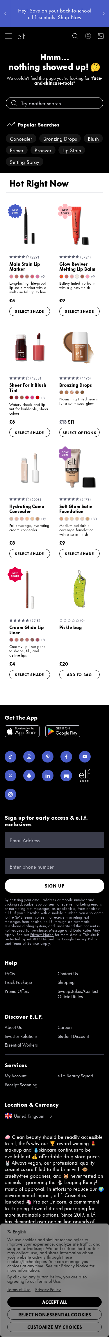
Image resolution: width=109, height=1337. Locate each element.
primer (17, 150)
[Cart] (100, 35)
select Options (79, 432)
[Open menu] (8, 36)
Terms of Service (26, 943)
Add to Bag (79, 674)
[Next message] (103, 13)
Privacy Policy (86, 939)
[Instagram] (29, 757)
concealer (21, 138)
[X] (10, 775)
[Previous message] (5, 13)
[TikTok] (10, 757)
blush (93, 138)
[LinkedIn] (47, 775)
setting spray (24, 161)
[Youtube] (85, 757)
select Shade (29, 311)
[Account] (88, 36)
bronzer (43, 150)
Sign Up (55, 885)
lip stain (71, 150)
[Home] (21, 36)
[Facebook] (66, 757)
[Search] (75, 36)
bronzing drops (60, 138)
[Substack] (66, 775)
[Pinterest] (47, 757)
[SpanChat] (29, 775)
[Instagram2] (10, 794)
